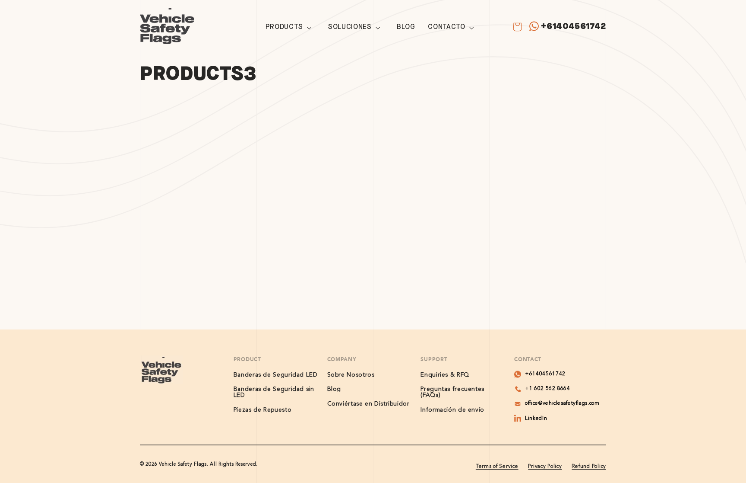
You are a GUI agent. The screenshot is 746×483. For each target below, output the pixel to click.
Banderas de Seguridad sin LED (274, 392)
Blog (334, 389)
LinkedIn (536, 418)
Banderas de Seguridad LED (276, 375)
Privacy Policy (545, 466)
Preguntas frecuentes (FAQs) (452, 392)
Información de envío (452, 410)
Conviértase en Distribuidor (368, 403)
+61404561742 (573, 26)
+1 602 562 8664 (547, 388)
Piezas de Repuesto (262, 410)
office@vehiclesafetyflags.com (562, 403)
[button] (290, 27)
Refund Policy (589, 466)
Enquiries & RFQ (444, 375)
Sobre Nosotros (351, 375)
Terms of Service (497, 466)
